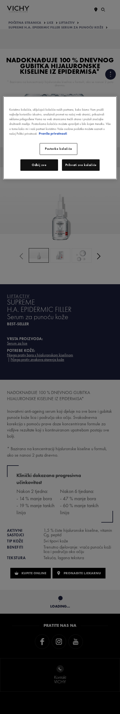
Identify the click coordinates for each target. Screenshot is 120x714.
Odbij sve (39, 165)
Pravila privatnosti (53, 134)
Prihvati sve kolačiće (81, 165)
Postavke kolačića (58, 149)
